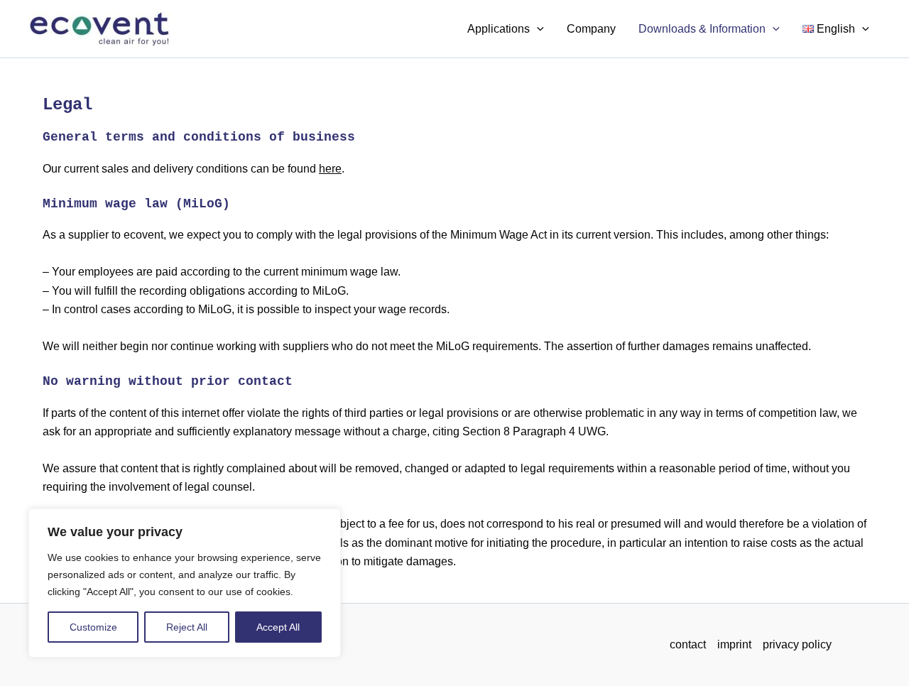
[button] (537, 29)
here (330, 169)
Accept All (278, 627)
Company (591, 29)
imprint (734, 644)
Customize (93, 627)
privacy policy (797, 644)
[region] (184, 583)
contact (688, 644)
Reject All (186, 627)
